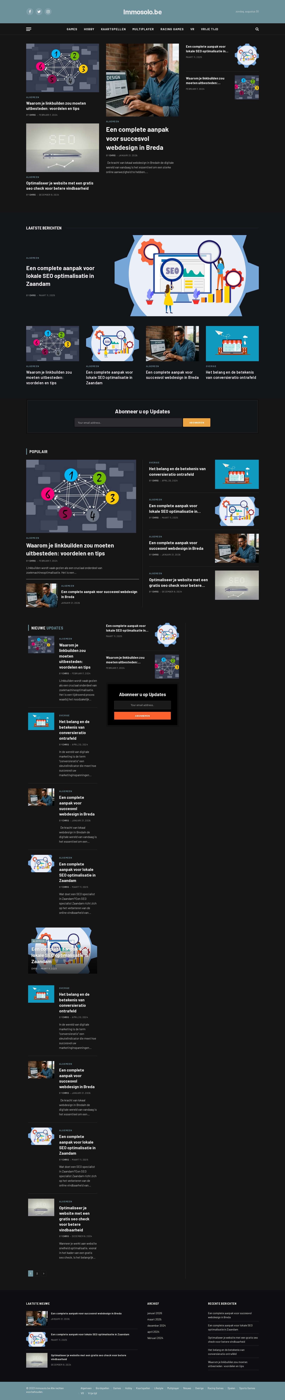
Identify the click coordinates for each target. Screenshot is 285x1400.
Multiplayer (143, 29)
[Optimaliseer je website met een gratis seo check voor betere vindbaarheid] (62, 147)
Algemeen (32, 97)
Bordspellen (102, 1388)
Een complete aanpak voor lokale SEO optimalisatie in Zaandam (206, 48)
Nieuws (187, 1388)
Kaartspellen (113, 29)
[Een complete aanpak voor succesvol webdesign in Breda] (142, 80)
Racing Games (172, 29)
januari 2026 (154, 1313)
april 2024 (153, 1331)
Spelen (231, 1388)
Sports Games (247, 1388)
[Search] (257, 29)
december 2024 (156, 1325)
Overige (211, 366)
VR (192, 29)
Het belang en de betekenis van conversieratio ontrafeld (231, 375)
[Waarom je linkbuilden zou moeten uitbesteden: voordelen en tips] (62, 68)
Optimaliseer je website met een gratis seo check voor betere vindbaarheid (59, 186)
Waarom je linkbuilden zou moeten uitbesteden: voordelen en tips (56, 106)
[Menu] (28, 29)
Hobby (89, 29)
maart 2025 (154, 1319)
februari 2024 (155, 1338)
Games (72, 29)
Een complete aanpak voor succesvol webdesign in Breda (137, 138)
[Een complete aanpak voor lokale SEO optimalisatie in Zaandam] (247, 56)
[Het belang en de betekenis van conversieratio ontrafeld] (232, 343)
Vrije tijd (209, 29)
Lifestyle (158, 1388)
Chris (32, 115)
